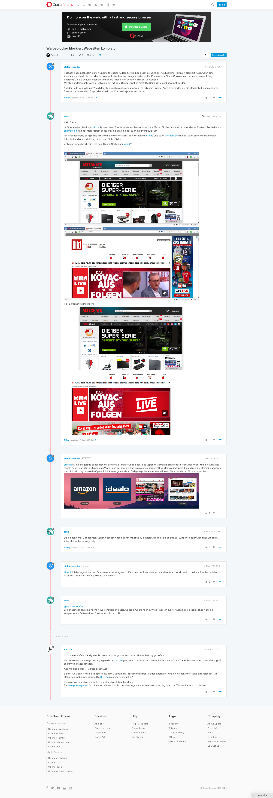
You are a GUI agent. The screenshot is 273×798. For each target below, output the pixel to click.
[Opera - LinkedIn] (65, 788)
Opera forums (139, 732)
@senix (87, 458)
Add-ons (99, 723)
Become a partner (217, 741)
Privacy (173, 728)
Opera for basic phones (60, 771)
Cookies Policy (176, 732)
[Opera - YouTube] (58, 788)
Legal (173, 716)
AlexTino (68, 649)
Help (135, 716)
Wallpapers (100, 732)
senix (66, 116)
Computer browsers (56, 723)
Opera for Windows (58, 729)
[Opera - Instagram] (70, 788)
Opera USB (54, 746)
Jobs (210, 732)
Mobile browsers (54, 752)
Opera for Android (57, 758)
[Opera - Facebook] (47, 788)
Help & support (140, 723)
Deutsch (54, 55)
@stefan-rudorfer (73, 606)
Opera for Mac (56, 733)
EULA (172, 737)
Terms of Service (177, 741)
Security (173, 723)
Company (214, 716)
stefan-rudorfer (72, 67)
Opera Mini (54, 762)
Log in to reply (218, 55)
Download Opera (138, 26)
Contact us (213, 746)
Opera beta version (58, 742)
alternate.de (70, 130)
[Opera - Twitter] (52, 788)
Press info (212, 728)
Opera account (102, 728)
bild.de (96, 127)
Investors (212, 737)
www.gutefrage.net (78, 685)
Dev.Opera (137, 737)
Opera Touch (55, 767)
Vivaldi (127, 144)
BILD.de (104, 677)
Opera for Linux (56, 737)
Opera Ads (100, 737)
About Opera (214, 723)
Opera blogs (138, 728)
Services (100, 716)
